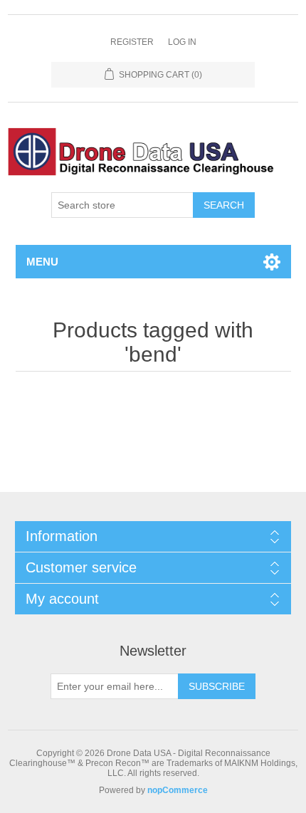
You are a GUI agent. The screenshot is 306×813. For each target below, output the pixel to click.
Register (132, 42)
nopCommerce (177, 790)
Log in (182, 42)
